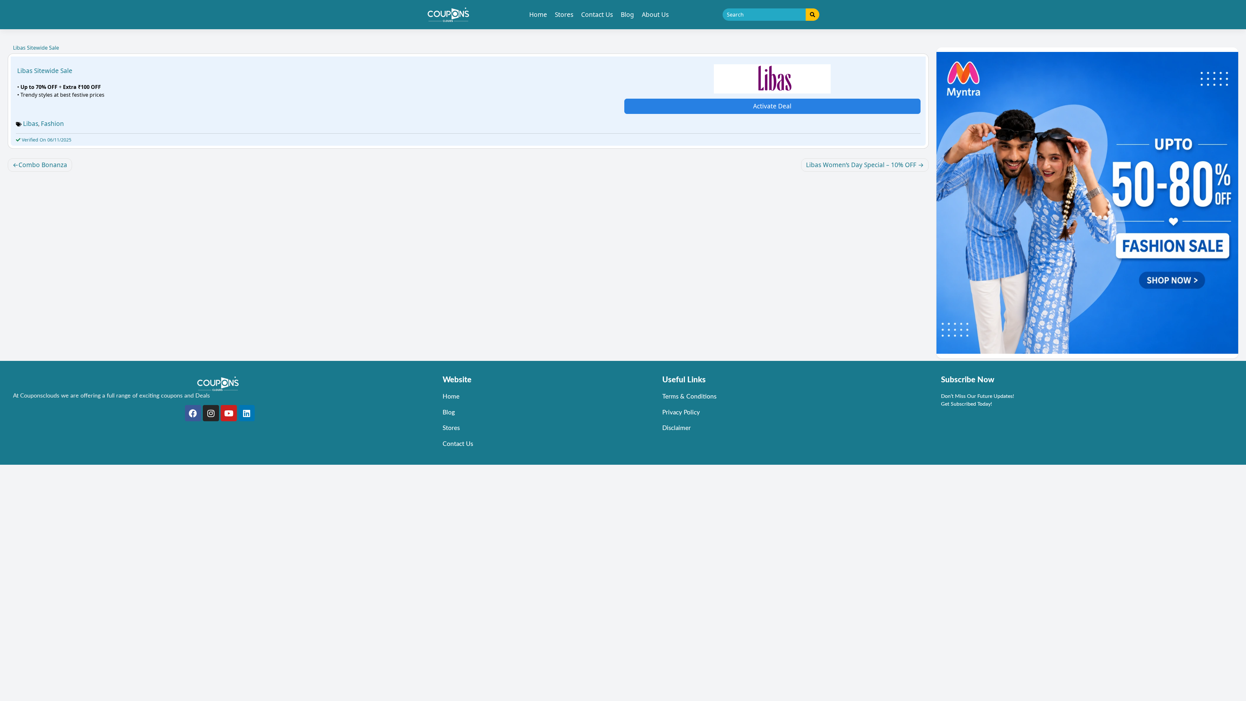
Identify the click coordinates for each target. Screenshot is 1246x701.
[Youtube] (229, 413)
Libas (30, 123)
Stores (564, 14)
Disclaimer (676, 428)
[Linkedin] (246, 413)
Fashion (52, 123)
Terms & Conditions (689, 397)
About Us (655, 14)
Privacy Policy (681, 413)
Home (538, 14)
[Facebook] (193, 413)
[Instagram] (211, 413)
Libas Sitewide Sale (44, 71)
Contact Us (597, 14)
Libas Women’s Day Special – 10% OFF (861, 165)
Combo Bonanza (42, 165)
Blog (627, 14)
